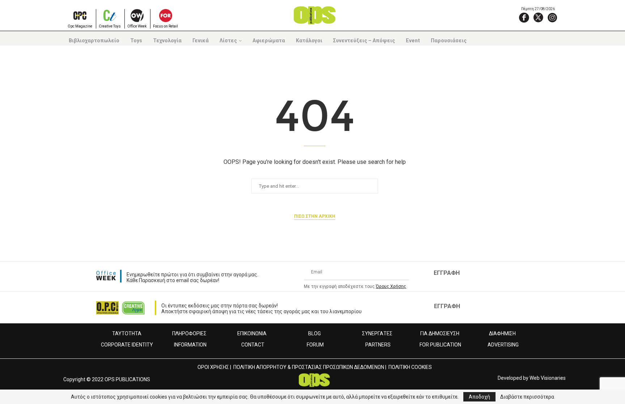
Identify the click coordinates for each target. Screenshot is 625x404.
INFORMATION (190, 345)
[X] (538, 17)
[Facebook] (524, 17)
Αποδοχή (479, 397)
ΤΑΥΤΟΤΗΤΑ (126, 333)
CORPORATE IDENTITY (127, 345)
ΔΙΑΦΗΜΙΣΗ (502, 333)
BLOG (314, 333)
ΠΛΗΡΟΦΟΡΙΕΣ (189, 333)
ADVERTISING (503, 345)
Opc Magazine (80, 26)
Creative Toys (110, 26)
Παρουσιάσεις (449, 40)
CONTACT (252, 345)
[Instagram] (552, 17)
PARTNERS (378, 345)
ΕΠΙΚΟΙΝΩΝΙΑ (252, 333)
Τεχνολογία (167, 40)
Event (413, 40)
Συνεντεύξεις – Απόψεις (364, 40)
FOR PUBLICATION (440, 345)
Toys (136, 40)
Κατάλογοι (309, 40)
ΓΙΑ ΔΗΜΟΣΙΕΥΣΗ (439, 333)
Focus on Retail (165, 26)
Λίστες (228, 40)
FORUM (315, 345)
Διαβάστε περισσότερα (527, 396)
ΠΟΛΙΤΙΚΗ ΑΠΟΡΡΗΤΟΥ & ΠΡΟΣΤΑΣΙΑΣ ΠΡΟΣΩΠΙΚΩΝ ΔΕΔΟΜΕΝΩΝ (308, 367)
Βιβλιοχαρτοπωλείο (94, 40)
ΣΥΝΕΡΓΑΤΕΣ (377, 333)
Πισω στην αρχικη (314, 216)
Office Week (136, 26)
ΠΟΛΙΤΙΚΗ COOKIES (410, 367)
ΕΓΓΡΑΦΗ (447, 272)
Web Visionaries (548, 378)
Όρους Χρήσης (391, 286)
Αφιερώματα (268, 40)
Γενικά (200, 40)
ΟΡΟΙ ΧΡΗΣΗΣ (213, 367)
